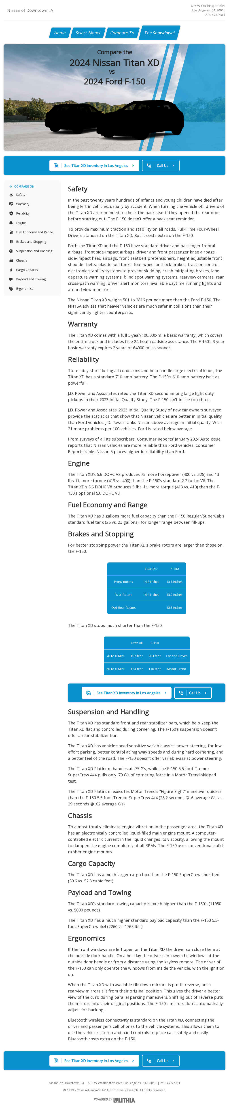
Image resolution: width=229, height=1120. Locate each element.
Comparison (24, 186)
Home (60, 32)
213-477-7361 (215, 15)
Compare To (122, 32)
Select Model (88, 32)
